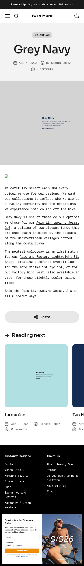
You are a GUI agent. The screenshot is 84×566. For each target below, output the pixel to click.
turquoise (15, 414)
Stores (51, 470)
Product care (14, 481)
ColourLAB (42, 35)
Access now (22, 550)
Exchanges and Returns (15, 495)
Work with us (56, 486)
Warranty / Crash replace (18, 505)
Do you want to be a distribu (62, 478)
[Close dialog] (79, 516)
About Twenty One (60, 464)
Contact (10, 464)
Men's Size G (14, 470)
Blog (50, 491)
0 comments (45, 69)
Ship (8, 487)
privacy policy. (25, 556)
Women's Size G (16, 476)
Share (45, 317)
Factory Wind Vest (28, 272)
